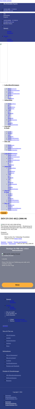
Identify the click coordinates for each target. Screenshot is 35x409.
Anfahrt (8, 338)
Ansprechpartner (12, 150)
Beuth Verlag (18, 238)
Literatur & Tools (7, 127)
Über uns (7, 141)
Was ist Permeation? (12, 355)
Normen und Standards (10, 135)
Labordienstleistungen (11, 85)
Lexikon (8, 360)
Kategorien (4, 243)
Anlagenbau (8, 100)
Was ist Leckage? (11, 358)
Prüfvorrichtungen (11, 378)
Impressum (8, 395)
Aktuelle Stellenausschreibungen (14, 147)
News (7, 346)
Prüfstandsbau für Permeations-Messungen (12, 106)
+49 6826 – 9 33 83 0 (21, 321)
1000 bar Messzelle (10, 111)
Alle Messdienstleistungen (13, 375)
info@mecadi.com (19, 319)
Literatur (9, 242)
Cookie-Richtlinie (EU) (11, 398)
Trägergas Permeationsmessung (14, 92)
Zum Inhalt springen (5, 1)
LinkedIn (4, 259)
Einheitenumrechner (13, 140)
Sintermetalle (12, 243)
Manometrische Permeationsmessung (14, 89)
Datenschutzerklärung (10, 397)
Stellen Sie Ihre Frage (8, 265)
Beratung (8, 380)
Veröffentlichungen (11, 363)
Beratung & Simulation (11, 96)
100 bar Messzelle (10, 116)
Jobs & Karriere (10, 335)
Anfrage (8, 343)
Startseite (3, 242)
